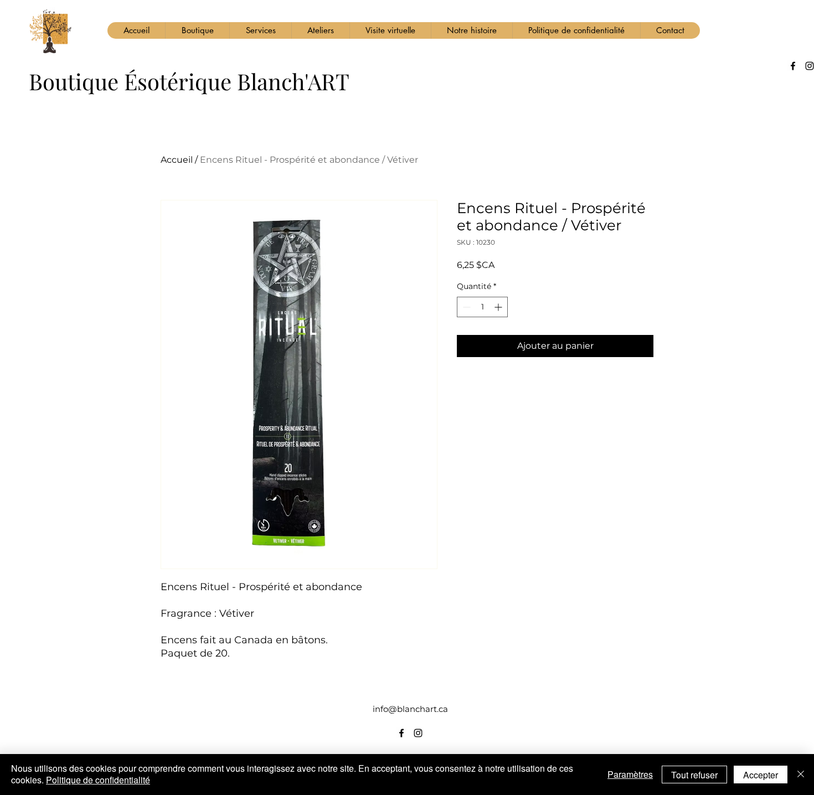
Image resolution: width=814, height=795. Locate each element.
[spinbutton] (482, 307)
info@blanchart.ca (410, 709)
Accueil (177, 159)
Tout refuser (694, 774)
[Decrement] (465, 307)
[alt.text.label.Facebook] (792, 65)
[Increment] (499, 307)
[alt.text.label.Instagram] (418, 733)
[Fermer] (800, 774)
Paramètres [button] (630, 774)
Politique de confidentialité (98, 779)
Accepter (760, 774)
